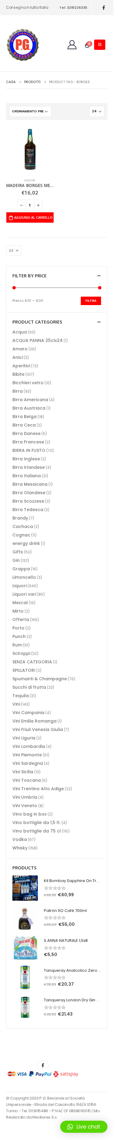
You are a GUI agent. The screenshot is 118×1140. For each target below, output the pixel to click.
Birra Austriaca (28, 408)
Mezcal (20, 603)
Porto (18, 628)
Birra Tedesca (27, 510)
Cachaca (22, 526)
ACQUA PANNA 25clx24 (37, 340)
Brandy (20, 518)
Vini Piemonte (27, 755)
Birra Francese (28, 442)
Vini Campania (28, 713)
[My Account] (72, 44)
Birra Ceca (24, 425)
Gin (16, 560)
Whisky (20, 848)
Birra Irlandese (28, 467)
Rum (17, 645)
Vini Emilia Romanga (34, 721)
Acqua (19, 332)
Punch (19, 636)
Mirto (18, 611)
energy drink (26, 543)
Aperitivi (21, 366)
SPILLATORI (23, 670)
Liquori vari (24, 594)
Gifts (17, 552)
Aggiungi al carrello (33, 217)
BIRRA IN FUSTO (28, 450)
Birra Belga (24, 417)
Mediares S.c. (44, 1117)
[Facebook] (103, 7)
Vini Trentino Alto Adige (38, 789)
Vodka (19, 839)
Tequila (20, 696)
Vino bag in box (29, 814)
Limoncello (24, 577)
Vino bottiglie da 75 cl (36, 831)
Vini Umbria (24, 797)
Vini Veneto (24, 806)
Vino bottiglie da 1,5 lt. (36, 823)
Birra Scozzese (28, 501)
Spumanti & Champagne (39, 679)
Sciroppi (21, 653)
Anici (17, 357)
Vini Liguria (23, 738)
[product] (30, 150)
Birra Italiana (26, 476)
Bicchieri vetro (28, 383)
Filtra (91, 300)
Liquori (29, 180)
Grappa (21, 569)
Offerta (20, 620)
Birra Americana (30, 400)
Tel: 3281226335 (73, 7)
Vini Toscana (26, 780)
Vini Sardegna (27, 763)
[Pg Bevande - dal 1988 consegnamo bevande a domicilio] (22, 45)
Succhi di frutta (29, 687)
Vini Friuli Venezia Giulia (37, 729)
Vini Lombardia (28, 746)
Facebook (42, 1065)
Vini (16, 704)
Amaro (20, 349)
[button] (83, 1127)
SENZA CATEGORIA (32, 662)
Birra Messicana (30, 484)
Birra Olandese (28, 493)
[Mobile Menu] (99, 45)
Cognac (21, 535)
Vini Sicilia (22, 772)
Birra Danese (26, 433)
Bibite (18, 374)
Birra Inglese (26, 459)
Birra (17, 391)
